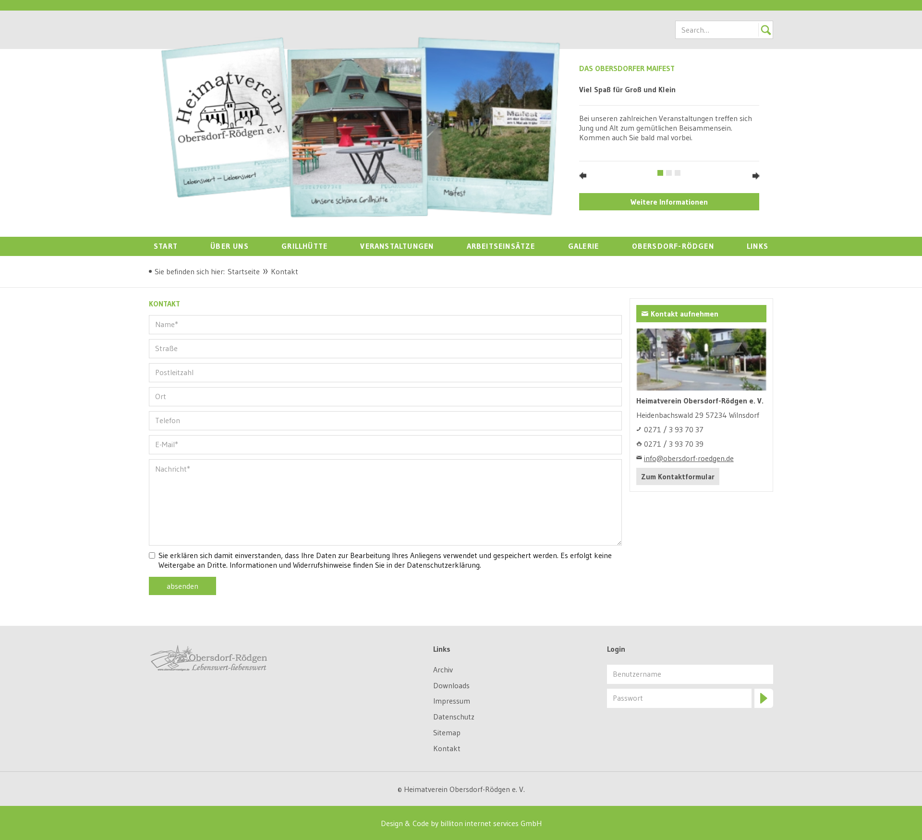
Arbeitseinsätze (501, 246)
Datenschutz (453, 716)
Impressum (451, 701)
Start (166, 246)
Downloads (451, 685)
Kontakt (447, 748)
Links (757, 246)
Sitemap (447, 732)
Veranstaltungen (397, 246)
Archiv (443, 669)
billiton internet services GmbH (491, 823)
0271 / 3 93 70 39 (674, 444)
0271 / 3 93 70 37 (674, 429)
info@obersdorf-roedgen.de (689, 458)
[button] (582, 176)
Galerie (583, 246)
